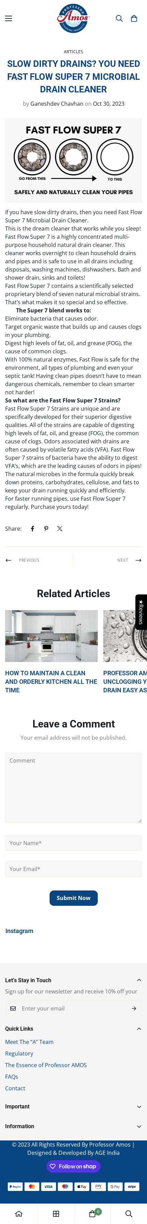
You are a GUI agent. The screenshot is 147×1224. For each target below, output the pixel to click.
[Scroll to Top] (135, 1188)
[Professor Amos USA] (73, 18)
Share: (13, 528)
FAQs (11, 1076)
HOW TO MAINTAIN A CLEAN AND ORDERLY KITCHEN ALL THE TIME (51, 681)
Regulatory (19, 1053)
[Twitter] (60, 528)
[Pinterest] (46, 528)
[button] (134, 18)
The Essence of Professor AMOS (46, 1065)
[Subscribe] (134, 1008)
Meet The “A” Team (29, 1042)
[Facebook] (32, 528)
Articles (73, 52)
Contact (15, 1088)
